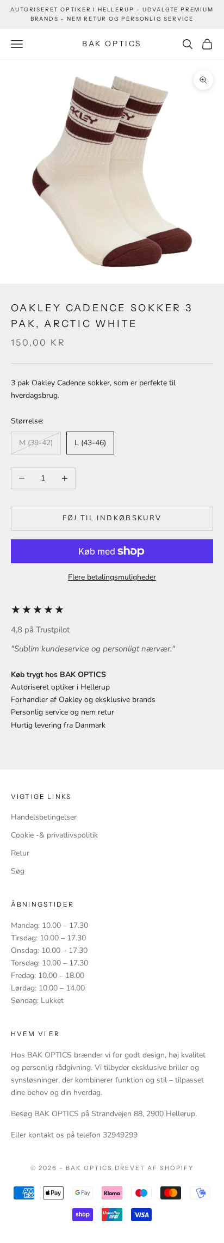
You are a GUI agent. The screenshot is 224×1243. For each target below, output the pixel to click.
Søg (17, 871)
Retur (20, 853)
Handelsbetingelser (44, 817)
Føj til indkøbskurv (112, 518)
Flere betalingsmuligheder (112, 577)
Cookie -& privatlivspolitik (54, 835)
